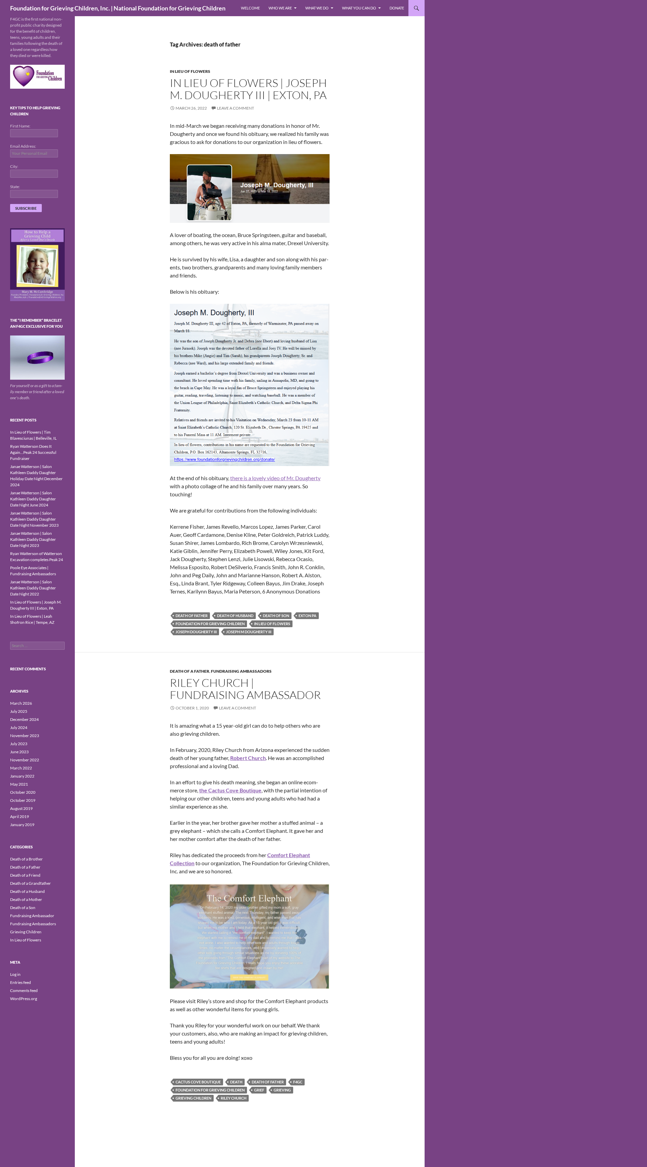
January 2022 (22, 776)
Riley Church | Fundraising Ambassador (245, 689)
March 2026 (21, 703)
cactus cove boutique (198, 1082)
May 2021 (19, 784)
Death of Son (276, 615)
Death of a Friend (25, 875)
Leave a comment (235, 108)
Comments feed (24, 990)
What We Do (317, 8)
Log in (15, 974)
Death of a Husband (27, 891)
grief (259, 1090)
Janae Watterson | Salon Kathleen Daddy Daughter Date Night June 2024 (33, 498)
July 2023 (18, 743)
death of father (192, 615)
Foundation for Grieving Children (210, 623)
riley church (233, 1098)
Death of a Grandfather (30, 883)
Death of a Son (22, 907)
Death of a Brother (26, 859)
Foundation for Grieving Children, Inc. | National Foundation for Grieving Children (117, 8)
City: (14, 166)
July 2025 (18, 711)
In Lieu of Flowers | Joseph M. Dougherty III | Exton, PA (248, 89)
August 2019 (21, 808)
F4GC (297, 1082)
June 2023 (19, 751)
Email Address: (23, 146)
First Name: (20, 125)
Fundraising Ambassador (32, 915)
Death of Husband (235, 615)
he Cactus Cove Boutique (231, 790)
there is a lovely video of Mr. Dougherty (275, 478)
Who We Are (280, 8)
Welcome (250, 8)
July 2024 (18, 727)
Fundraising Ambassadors (241, 671)
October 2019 (22, 800)
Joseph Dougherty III (196, 632)
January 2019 (22, 824)
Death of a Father (189, 671)
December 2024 (24, 719)
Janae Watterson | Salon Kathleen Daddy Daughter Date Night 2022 (33, 587)
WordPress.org (23, 998)
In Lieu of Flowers (190, 71)
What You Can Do (359, 8)
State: (15, 186)
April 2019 (19, 816)
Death (236, 1082)
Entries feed (20, 982)
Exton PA (307, 615)
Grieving (282, 1090)
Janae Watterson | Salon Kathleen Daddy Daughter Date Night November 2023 (34, 519)
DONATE (397, 8)
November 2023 (24, 735)
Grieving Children (193, 1098)
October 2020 (22, 792)
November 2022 (24, 759)
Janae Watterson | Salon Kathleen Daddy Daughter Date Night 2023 (33, 539)
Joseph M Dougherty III (248, 632)
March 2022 (21, 767)
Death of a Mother (26, 899)
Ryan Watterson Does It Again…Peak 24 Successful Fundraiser (33, 452)
